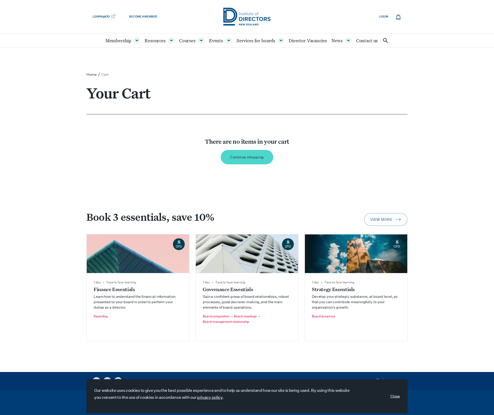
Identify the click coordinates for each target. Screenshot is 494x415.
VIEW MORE (389, 221)
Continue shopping (247, 157)
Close (395, 396)
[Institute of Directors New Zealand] (247, 17)
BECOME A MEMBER (143, 17)
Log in (383, 17)
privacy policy (210, 397)
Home (91, 74)
